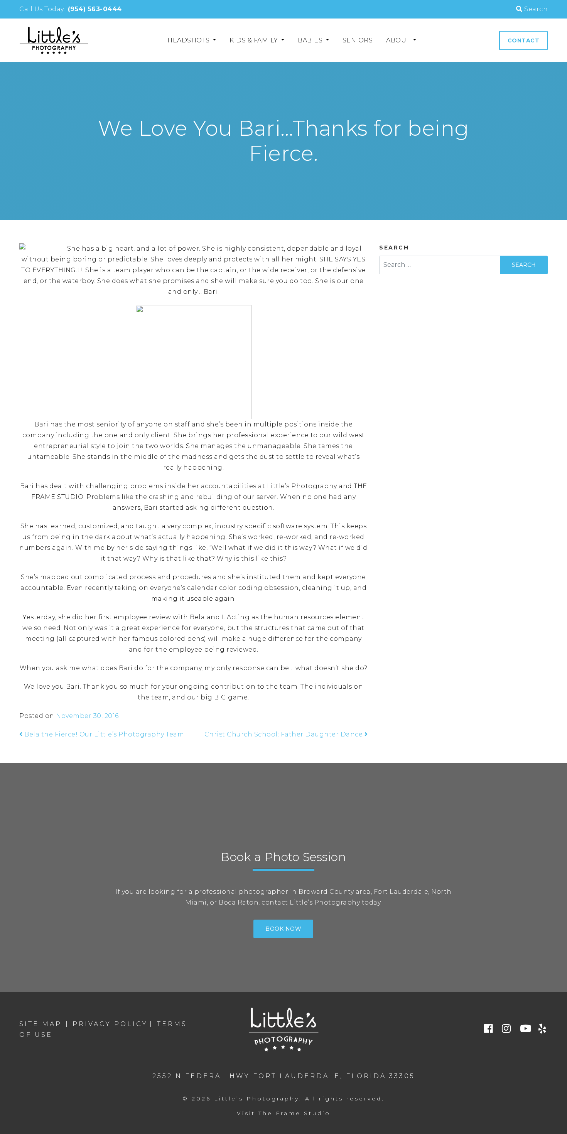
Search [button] (535, 9)
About (399, 40)
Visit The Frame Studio (284, 1113)
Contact (524, 40)
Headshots (189, 40)
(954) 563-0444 (95, 9)
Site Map (40, 1024)
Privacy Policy (110, 1024)
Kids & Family (255, 40)
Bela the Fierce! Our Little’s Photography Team (103, 734)
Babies (311, 40)
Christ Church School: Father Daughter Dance (284, 734)
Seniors (358, 40)
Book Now (283, 928)
